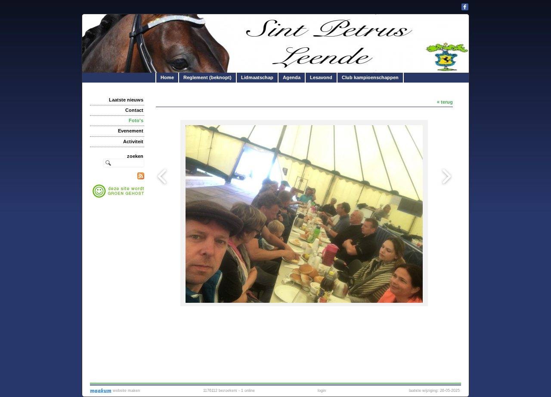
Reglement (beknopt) (207, 77)
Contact (134, 110)
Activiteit (133, 141)
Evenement (130, 130)
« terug (445, 102)
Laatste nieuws (126, 99)
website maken (125, 390)
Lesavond (321, 77)
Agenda (291, 77)
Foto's (136, 120)
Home (167, 77)
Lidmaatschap (257, 77)
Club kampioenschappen (370, 77)
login (322, 390)
